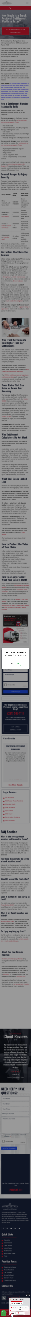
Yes (18, 664)
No (12, 664)
